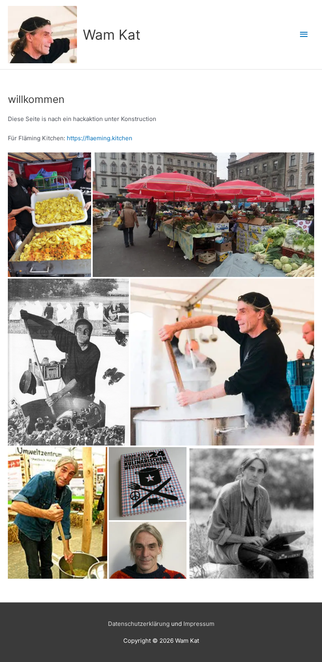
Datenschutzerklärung (139, 623)
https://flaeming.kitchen (99, 138)
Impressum (198, 623)
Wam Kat (112, 34)
